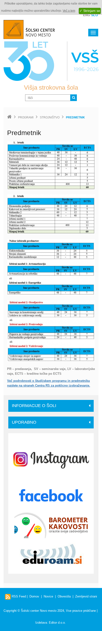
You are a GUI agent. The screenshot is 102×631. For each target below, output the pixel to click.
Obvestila (64, 596)
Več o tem (69, 10)
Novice (48, 596)
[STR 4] (51, 331)
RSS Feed (18, 596)
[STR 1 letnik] (51, 165)
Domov (34, 596)
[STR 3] (51, 267)
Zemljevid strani (86, 596)
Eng (86, 15)
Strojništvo (50, 117)
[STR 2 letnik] (51, 214)
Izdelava (41, 622)
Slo (94, 15)
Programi (25, 117)
